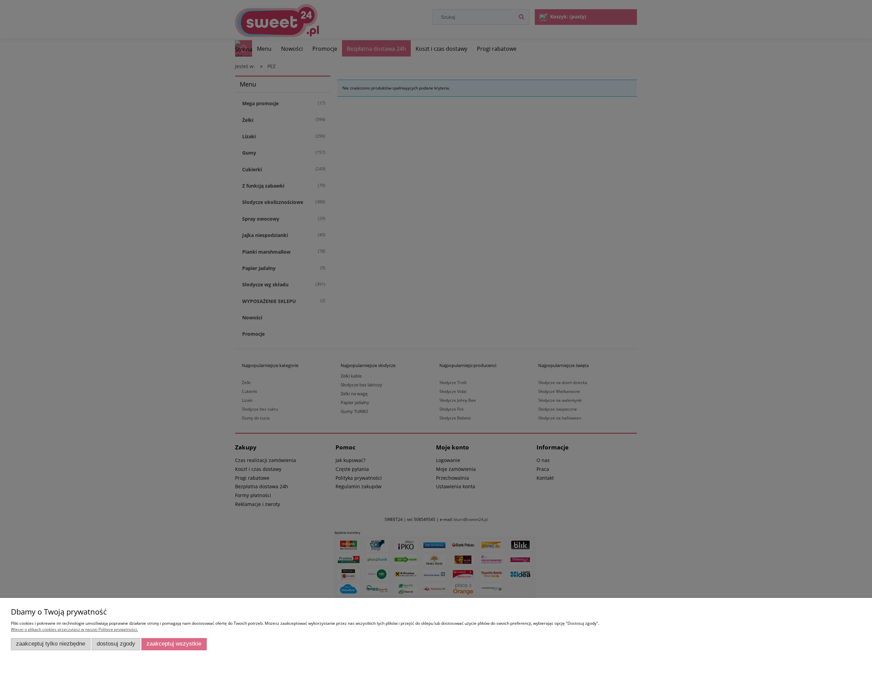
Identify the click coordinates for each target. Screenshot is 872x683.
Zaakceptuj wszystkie (173, 643)
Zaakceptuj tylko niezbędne (50, 643)
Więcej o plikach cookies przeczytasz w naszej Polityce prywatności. (74, 629)
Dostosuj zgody (116, 643)
